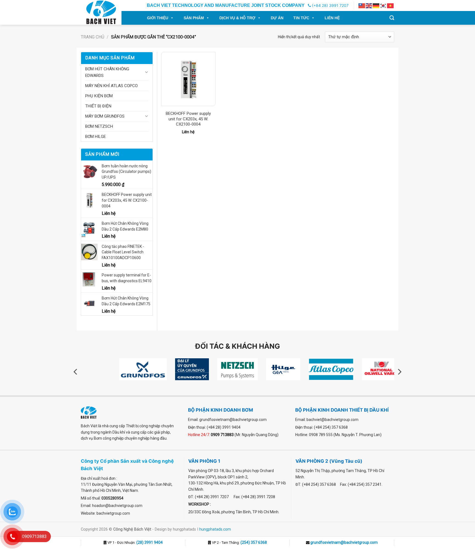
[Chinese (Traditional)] (362, 5)
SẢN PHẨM (194, 18)
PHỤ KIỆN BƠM (99, 95)
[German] (376, 5)
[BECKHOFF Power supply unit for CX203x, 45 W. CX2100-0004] (188, 79)
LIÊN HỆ (332, 18)
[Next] (399, 371)
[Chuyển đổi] (146, 72)
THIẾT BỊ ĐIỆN (98, 106)
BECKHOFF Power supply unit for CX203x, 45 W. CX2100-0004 (188, 119)
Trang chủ (92, 37)
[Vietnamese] (390, 5)
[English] (369, 5)
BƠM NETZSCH (99, 126)
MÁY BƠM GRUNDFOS (105, 116)
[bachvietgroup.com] (107, 12)
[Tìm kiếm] (392, 17)
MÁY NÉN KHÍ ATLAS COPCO (111, 85)
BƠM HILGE (95, 136)
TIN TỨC (301, 18)
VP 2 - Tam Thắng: (239, 542)
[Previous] (76, 371)
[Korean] (383, 5)
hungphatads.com (215, 529)
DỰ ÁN (277, 18)
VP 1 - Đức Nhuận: (135, 542)
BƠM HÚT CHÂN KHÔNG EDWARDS (107, 72)
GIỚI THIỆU (157, 18)
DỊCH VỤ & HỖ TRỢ (237, 18)
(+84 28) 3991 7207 (330, 5)
